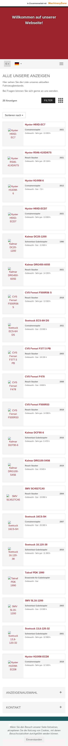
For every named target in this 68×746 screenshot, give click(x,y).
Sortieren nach (13, 115)
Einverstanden (34, 739)
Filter (48, 100)
